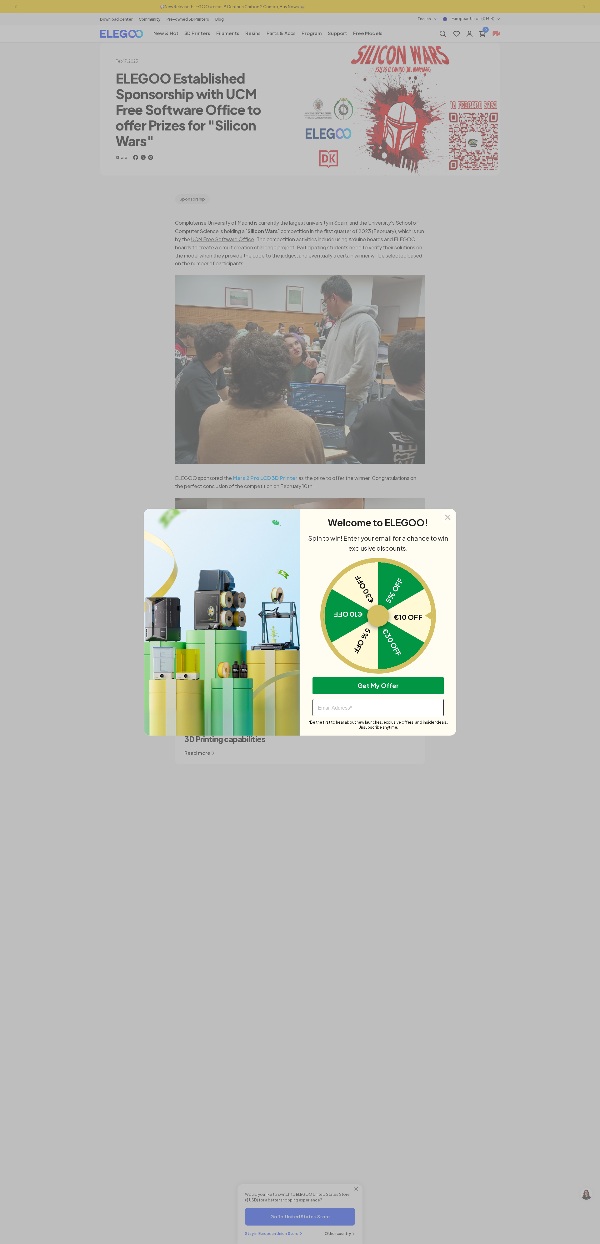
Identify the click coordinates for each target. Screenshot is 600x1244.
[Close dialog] (447, 517)
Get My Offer (378, 685)
